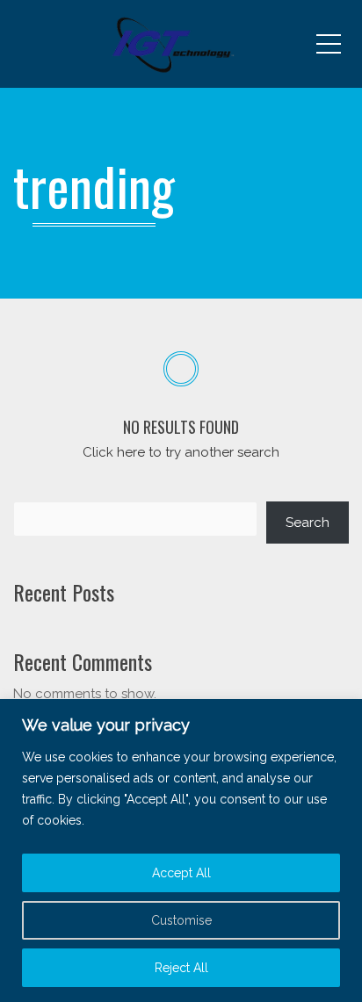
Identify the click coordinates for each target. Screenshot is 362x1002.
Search (307, 522)
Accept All (181, 873)
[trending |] (181, 44)
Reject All (181, 968)
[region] (181, 850)
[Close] (343, 713)
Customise (181, 920)
